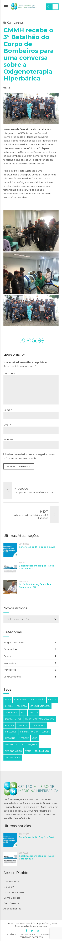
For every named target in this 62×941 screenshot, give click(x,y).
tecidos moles (13, 751)
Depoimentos (11, 903)
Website (8, 439)
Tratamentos (27, 934)
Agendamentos (12, 908)
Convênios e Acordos (31, 937)
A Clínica (11, 934)
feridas (9, 725)
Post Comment (20, 466)
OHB (34, 738)
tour (28, 751)
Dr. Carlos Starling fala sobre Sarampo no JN (35, 585)
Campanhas (15, 22)
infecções (10, 732)
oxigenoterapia (14, 744)
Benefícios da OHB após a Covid (37, 547)
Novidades (9, 663)
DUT (23, 712)
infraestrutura (29, 732)
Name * (7, 409)
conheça (22, 706)
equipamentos (13, 719)
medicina (10, 738)
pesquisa (32, 744)
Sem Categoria (12, 676)
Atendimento (46, 934)
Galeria (7, 656)
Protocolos (9, 669)
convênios (11, 712)
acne (8, 699)
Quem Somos (11, 881)
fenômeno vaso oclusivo (39, 719)
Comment (9, 373)
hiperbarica (38, 725)
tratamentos (12, 757)
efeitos (33, 712)
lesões (46, 732)
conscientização (40, 706)
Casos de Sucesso (13, 892)
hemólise (23, 725)
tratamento (42, 751)
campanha (20, 699)
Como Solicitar (11, 897)
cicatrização (37, 699)
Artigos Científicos (13, 642)
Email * (7, 424)
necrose (24, 738)
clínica (9, 706)
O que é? (8, 887)
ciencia (52, 699)
